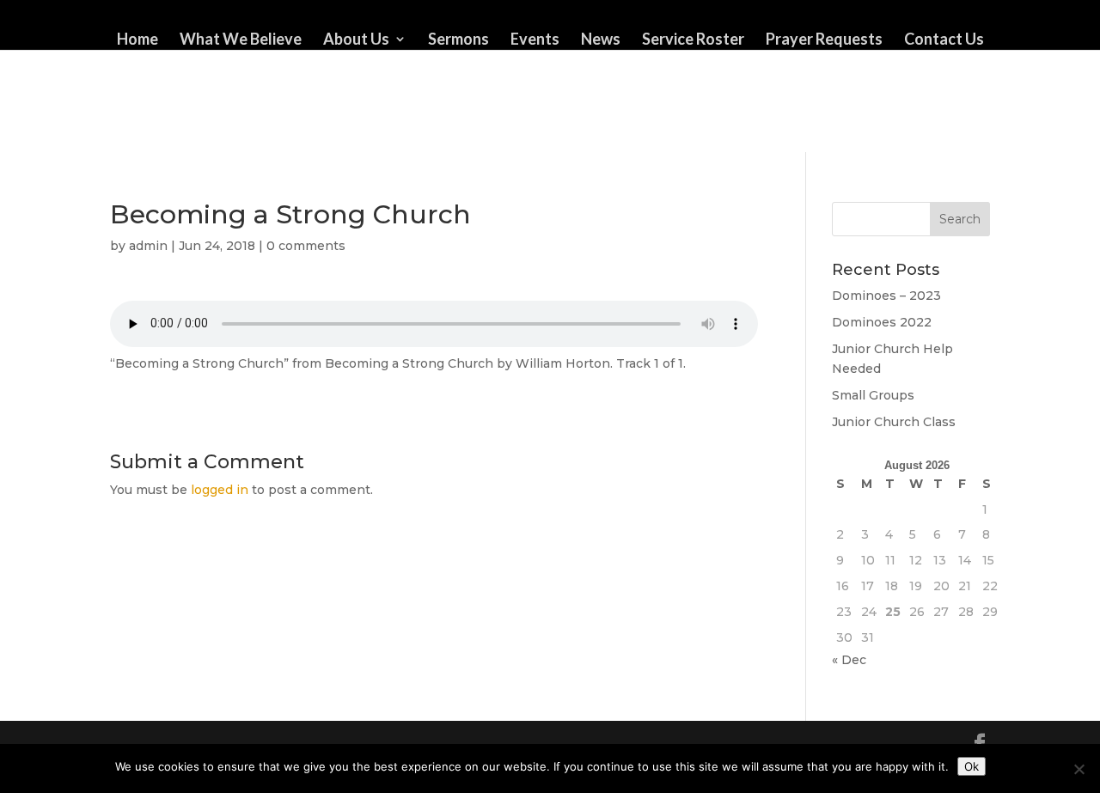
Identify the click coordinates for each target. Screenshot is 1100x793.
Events (534, 40)
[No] (1078, 769)
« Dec (849, 660)
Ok (971, 766)
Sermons (458, 40)
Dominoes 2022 (882, 322)
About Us (356, 40)
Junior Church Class (894, 422)
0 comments (305, 245)
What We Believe (241, 40)
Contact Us (944, 40)
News (600, 40)
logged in (219, 489)
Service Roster (693, 40)
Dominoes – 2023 (886, 295)
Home (137, 40)
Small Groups (873, 395)
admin (148, 245)
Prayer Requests (824, 40)
